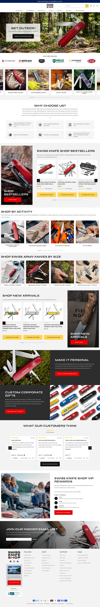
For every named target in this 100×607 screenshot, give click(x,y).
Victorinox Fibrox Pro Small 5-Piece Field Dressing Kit (87, 183)
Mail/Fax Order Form (64, 570)
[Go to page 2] (43, 250)
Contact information (69, 603)
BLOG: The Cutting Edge (65, 578)
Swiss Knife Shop (33, 603)
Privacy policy (46, 603)
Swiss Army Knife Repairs (65, 563)
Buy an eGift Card (14, 582)
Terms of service (54, 603)
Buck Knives (61, 92)
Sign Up (34, 539)
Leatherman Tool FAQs (83, 557)
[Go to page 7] (61, 250)
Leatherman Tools (38, 92)
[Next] (90, 448)
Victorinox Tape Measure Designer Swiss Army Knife (53, 325)
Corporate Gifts (45, 570)
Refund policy (40, 603)
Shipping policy (61, 603)
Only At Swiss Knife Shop (84, 92)
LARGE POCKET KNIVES (62, 285)
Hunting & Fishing (62, 245)
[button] (97, 5)
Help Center (62, 557)
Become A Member (63, 512)
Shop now (13, 199)
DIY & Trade (87, 245)
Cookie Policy (27, 565)
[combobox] (76, 6)
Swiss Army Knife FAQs (83, 555)
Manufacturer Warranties (65, 580)
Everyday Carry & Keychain (13, 245)
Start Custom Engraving (67, 373)
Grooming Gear (45, 563)
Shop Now (79, 342)
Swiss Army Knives (15, 92)
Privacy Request (27, 573)
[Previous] (10, 448)
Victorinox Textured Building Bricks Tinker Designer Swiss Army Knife (12, 326)
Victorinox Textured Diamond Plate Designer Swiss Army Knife (31, 326)
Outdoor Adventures (37, 245)
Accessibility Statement (29, 568)
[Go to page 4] (50, 250)
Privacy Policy (27, 560)
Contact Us (62, 560)
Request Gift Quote (15, 411)
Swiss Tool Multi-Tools (87, 285)
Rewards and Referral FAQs (84, 563)
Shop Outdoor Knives (23, 36)
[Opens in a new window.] (14, 589)
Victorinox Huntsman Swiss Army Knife (67, 183)
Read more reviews (50, 464)
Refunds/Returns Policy (29, 557)
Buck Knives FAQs (82, 560)
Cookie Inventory (28, 570)
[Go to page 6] (57, 250)
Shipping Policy (27, 555)
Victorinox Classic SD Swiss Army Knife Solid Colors (46, 183)
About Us (62, 565)
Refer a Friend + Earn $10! (66, 575)
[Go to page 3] (46, 250)
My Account (62, 555)
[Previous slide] (1, 83)
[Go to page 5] (53, 250)
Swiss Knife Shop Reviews (66, 568)
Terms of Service (28, 563)
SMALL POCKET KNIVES (12, 285)
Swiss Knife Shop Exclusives (48, 565)
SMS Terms (26, 575)
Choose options (46, 194)
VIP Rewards (63, 573)
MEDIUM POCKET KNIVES (37, 285)
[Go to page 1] (39, 250)
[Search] (86, 6)
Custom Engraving (46, 568)
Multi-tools (44, 560)
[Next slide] (98, 83)
